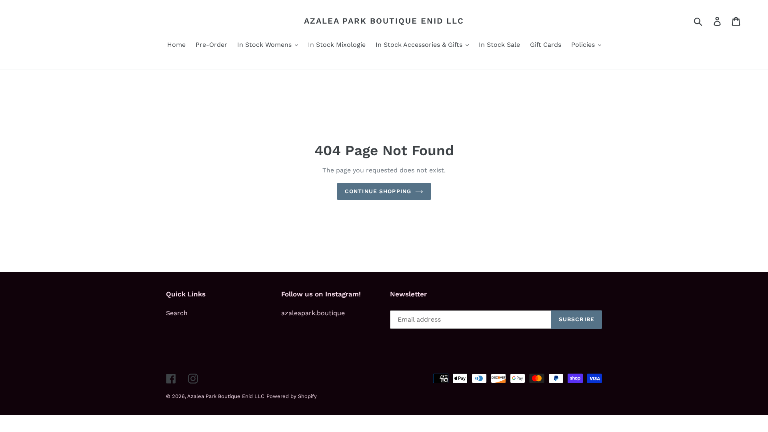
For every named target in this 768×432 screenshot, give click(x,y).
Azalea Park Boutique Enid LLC (384, 21)
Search (177, 313)
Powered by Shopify (291, 396)
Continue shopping (378, 191)
